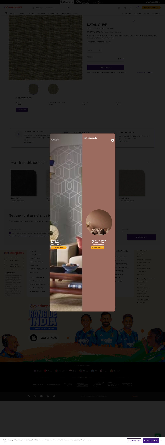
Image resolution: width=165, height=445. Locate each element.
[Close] (113, 140)
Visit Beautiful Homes (58, 247)
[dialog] (82, 222)
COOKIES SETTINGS (134, 440)
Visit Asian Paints (96, 247)
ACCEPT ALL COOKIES (151, 440)
